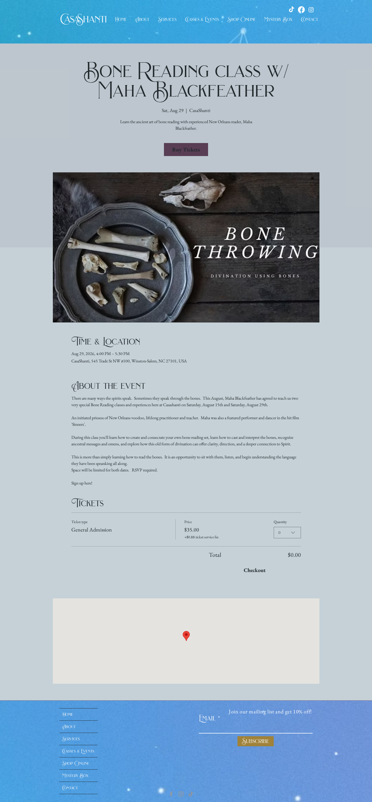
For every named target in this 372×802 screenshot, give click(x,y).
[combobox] (287, 532)
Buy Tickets (186, 149)
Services (71, 739)
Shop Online (75, 763)
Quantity (280, 521)
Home (67, 714)
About (69, 727)
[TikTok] (190, 794)
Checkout (255, 570)
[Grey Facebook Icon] (171, 794)
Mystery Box (75, 776)
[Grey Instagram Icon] (181, 794)
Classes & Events (78, 751)
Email (207, 718)
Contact (70, 788)
